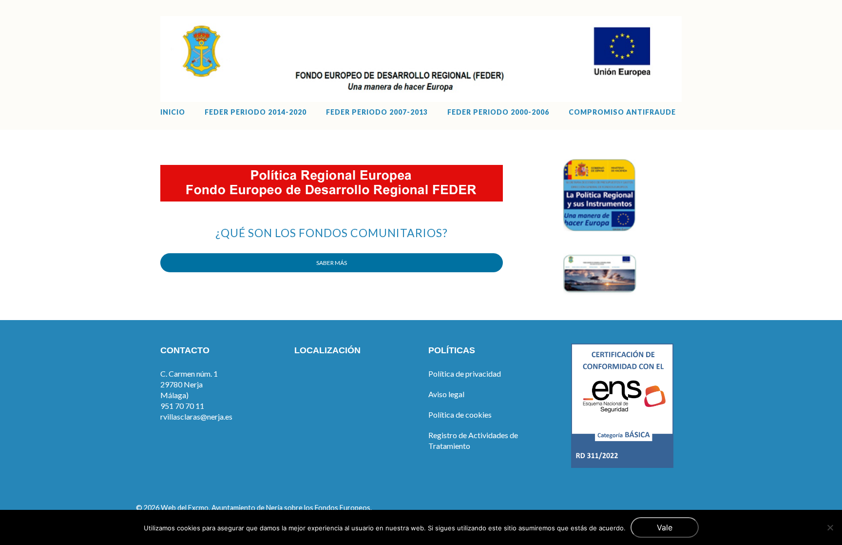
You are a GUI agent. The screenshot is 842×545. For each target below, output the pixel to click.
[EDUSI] (599, 291)
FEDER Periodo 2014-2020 (255, 112)
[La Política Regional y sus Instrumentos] (599, 228)
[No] (830, 527)
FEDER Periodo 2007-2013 (377, 112)
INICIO (172, 112)
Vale (664, 527)
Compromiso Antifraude (622, 112)
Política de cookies (460, 414)
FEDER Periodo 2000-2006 (498, 112)
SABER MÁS (331, 262)
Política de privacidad (464, 373)
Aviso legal (446, 394)
